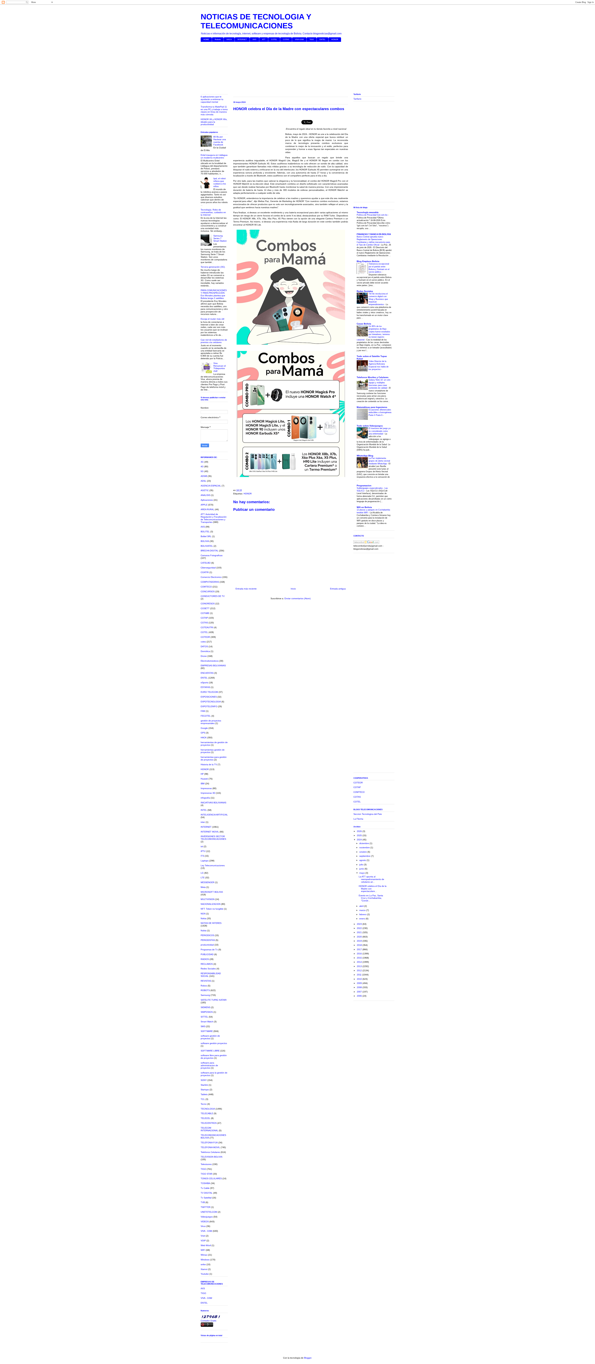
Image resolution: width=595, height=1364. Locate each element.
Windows (205, 1259)
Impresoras (206, 788)
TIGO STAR (206, 1174)
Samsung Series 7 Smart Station (220, 238)
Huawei (204, 778)
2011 (359, 974)
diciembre (364, 843)
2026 (359, 831)
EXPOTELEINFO (209, 706)
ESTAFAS (205, 687)
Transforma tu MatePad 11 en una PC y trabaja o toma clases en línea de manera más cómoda (214, 110)
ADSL (203, 481)
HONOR (334, 39)
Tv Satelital (206, 1197)
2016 (359, 953)
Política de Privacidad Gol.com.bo (372, 215)
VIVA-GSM (299, 39)
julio (361, 864)
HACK (229, 39)
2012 (359, 970)
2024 (359, 839)
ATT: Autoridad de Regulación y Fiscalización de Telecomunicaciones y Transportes (214, 518)
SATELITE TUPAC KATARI (214, 1000)
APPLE (204, 505)
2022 (359, 928)
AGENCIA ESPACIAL (211, 485)
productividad (207, 945)
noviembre (364, 847)
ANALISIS (205, 495)
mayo (362, 873)
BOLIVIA (205, 541)
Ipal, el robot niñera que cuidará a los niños (219, 182)
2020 (359, 936)
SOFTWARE (207, 1031)
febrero (363, 914)
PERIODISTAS (208, 940)
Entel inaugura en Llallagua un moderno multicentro (214, 156)
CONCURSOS (208, 591)
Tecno (204, 1104)
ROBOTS (205, 990)
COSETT (205, 608)
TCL (203, 1099)
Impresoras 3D (208, 793)
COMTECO (206, 586)
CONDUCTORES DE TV (213, 596)
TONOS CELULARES (211, 1178)
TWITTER (205, 1207)
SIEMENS (205, 1007)
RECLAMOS (207, 964)
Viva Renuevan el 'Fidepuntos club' (219, 367)
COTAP (204, 618)
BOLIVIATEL (207, 546)
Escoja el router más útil (212, 319)
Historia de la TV (209, 764)
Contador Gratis (208, 1320)
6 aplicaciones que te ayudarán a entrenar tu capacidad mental (212, 99)
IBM (203, 783)
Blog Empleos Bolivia (368, 261)
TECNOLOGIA (208, 1109)
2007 (359, 991)
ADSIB (204, 476)
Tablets (204, 1094)
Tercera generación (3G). (213, 267)
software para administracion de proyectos (209, 1065)
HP (202, 774)
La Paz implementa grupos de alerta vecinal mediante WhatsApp (379, 461)
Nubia (203, 930)
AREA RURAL (207, 509)
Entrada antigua (338, 588)
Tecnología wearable (368, 212)
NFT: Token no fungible (212, 909)
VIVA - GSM (206, 1231)
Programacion (364, 485)
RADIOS (205, 959)
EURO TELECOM (209, 692)
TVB (203, 1202)
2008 (359, 987)
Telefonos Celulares (210, 1152)
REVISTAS (206, 981)
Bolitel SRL (206, 536)
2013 (359, 966)
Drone (204, 656)
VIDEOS (205, 1221)
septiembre (365, 856)
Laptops (205, 860)
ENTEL (323, 39)
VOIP (203, 1240)
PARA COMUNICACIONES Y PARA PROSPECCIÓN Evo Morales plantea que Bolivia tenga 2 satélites (214, 294)
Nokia (203, 918)
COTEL (274, 39)
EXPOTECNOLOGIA (211, 701)
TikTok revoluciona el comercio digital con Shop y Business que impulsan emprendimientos (378, 299)
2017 (359, 949)
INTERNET (242, 39)
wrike (203, 1264)
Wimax (204, 1255)
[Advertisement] (294, 68)
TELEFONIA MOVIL (210, 1147)
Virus (203, 1226)
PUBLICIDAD (207, 954)
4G (202, 466)
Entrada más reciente (246, 588)
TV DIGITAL (206, 1193)
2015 (359, 958)
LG (202, 873)
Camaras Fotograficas (212, 555)
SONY (204, 1080)
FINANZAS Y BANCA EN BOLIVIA (374, 234)
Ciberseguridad (208, 567)
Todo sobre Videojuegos (370, 426)
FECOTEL (206, 716)
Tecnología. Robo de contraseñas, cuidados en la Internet (213, 212)
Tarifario (357, 99)
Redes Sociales (208, 968)
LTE (203, 877)
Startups (205, 1089)
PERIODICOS (207, 935)
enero (362, 918)
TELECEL (205, 1118)
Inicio (293, 588)
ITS (202, 856)
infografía (205, 798)
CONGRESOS (208, 603)
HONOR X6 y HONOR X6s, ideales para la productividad (214, 122)
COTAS (286, 39)
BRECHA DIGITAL (209, 550)
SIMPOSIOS (207, 1012)
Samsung (205, 995)
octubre (363, 852)
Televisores (206, 1164)
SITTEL (204, 1017)
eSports (204, 682)
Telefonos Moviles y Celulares (372, 377)
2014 (359, 962)
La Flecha (358, 819)
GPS (203, 732)
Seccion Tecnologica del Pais (367, 814)
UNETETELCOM (209, 1212)
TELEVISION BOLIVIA (211, 1157)
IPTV (203, 851)
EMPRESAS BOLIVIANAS (213, 665)
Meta (203, 887)
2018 (359, 945)
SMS (203, 1026)
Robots (218, 39)
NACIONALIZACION (210, 904)
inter (203, 822)
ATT (263, 39)
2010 (359, 979)
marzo (362, 910)
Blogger (307, 1358)
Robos (204, 985)
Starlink (204, 1085)
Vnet (203, 1236)
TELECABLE (207, 1113)
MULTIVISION (207, 899)
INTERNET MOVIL (210, 831)
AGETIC (205, 490)
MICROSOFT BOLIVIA (212, 892)
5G (202, 471)
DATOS (204, 646)
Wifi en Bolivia (364, 507)
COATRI (205, 572)
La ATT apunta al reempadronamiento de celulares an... (371, 879)
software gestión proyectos (214, 1043)
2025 (359, 835)
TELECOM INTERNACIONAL (209, 1129)
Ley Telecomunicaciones (213, 865)
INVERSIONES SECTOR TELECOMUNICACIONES (213, 837)
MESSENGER (207, 882)
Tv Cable (205, 1188)
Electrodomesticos (210, 661)
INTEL (204, 810)
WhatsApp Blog (365, 455)
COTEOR (205, 637)
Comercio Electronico (211, 577)
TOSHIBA (205, 1183)
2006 (359, 996)
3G (202, 462)
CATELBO (206, 563)
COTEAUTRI (207, 627)
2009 (359, 983)
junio (362, 868)
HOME (206, 39)
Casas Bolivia (364, 323)
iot (202, 846)
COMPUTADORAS (210, 582)
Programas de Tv (209, 949)
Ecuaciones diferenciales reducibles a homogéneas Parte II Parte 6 (380, 412)
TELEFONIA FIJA (209, 1142)
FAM (203, 711)
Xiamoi (204, 1269)
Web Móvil (206, 1245)
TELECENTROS (209, 1123)
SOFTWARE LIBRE (210, 1050)
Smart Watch (207, 1021)
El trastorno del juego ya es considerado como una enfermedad (379, 431)
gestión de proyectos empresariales (211, 722)
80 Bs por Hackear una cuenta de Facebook (219, 141)
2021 (359, 932)
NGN (203, 913)
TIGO (311, 39)
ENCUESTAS (207, 673)
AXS (254, 39)
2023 (359, 924)
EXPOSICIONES (209, 697)
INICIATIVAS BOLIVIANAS (213, 802)
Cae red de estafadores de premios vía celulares (214, 341)
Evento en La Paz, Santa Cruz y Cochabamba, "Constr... (371, 898)
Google (204, 728)
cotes (203, 641)
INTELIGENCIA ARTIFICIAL (214, 814)
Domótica (205, 651)
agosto (363, 860)
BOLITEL (205, 531)
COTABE (205, 613)
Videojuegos (207, 1216)
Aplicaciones (207, 500)
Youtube (205, 1274)
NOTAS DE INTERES (211, 923)
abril (361, 906)
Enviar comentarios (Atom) (297, 598)
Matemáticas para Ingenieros (372, 407)
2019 (359, 941)
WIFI (203, 1250)
